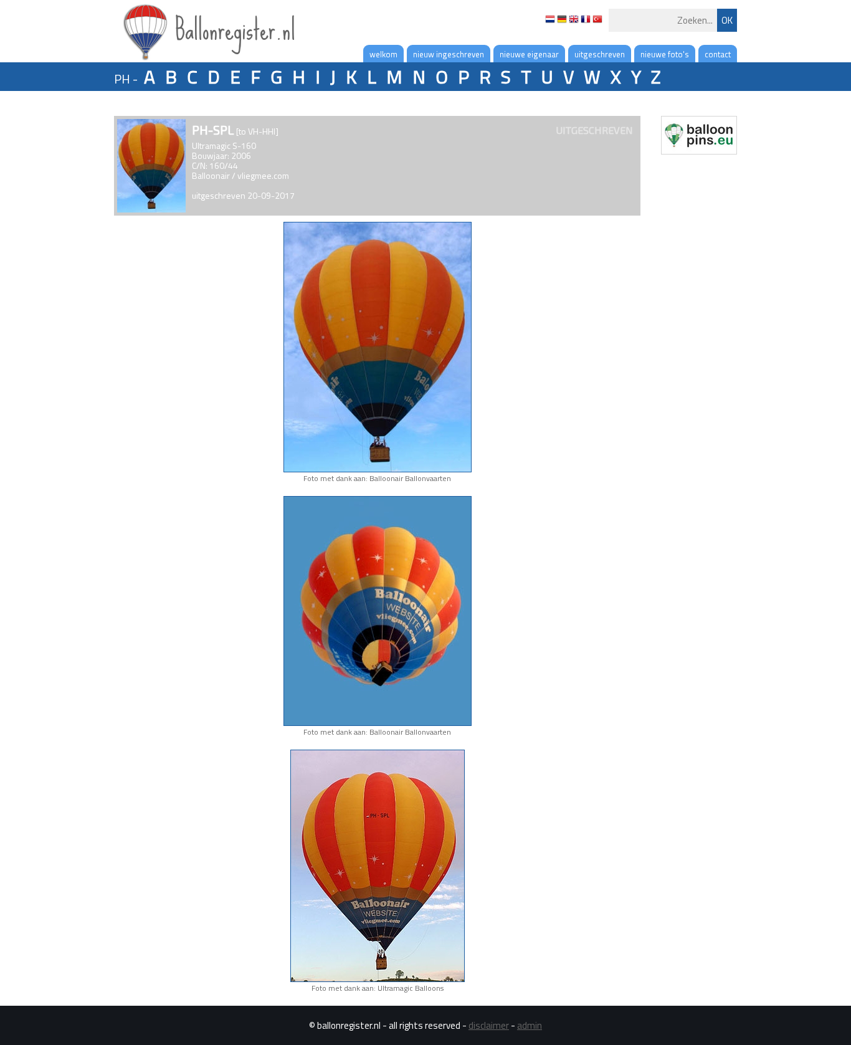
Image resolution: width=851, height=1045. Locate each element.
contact (718, 54)
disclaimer (488, 1025)
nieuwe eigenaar (529, 54)
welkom (383, 54)
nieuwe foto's (664, 54)
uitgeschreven (599, 54)
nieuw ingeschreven (448, 54)
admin (529, 1025)
